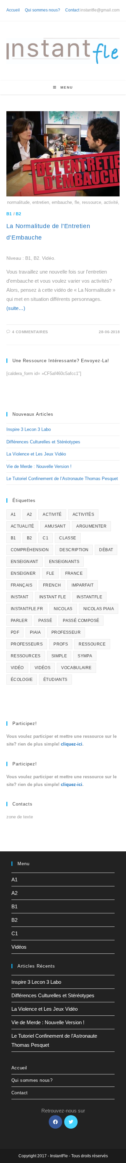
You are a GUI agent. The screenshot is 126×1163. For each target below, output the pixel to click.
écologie (22, 679)
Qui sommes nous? (42, 10)
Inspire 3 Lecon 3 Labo (28, 429)
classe (67, 538)
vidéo (17, 667)
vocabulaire (76, 667)
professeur (66, 632)
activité (52, 514)
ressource (92, 644)
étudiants (55, 679)
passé (45, 620)
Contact (72, 10)
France (74, 573)
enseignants (64, 561)
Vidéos (19, 947)
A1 (13, 514)
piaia (35, 632)
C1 (45, 538)
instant (20, 597)
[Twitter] (71, 1122)
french (52, 585)
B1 (9, 214)
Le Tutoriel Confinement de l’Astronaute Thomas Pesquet (62, 478)
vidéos (42, 667)
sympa (85, 656)
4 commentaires (30, 332)
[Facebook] (55, 1122)
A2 (29, 514)
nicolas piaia (98, 608)
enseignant (24, 561)
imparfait (82, 585)
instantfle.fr (27, 608)
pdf (15, 632)
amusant (55, 526)
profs (60, 644)
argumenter (91, 526)
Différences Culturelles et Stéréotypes (43, 441)
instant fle (52, 597)
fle (50, 573)
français (21, 585)
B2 (19, 214)
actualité (22, 526)
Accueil (13, 10)
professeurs (27, 644)
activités (83, 514)
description (73, 549)
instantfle (89, 597)
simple (59, 656)
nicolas (63, 608)
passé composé (81, 620)
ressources (26, 656)
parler (19, 620)
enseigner (23, 573)
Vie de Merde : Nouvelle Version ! (39, 466)
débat (106, 549)
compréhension (30, 549)
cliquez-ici (71, 744)
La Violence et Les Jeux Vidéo (36, 454)
